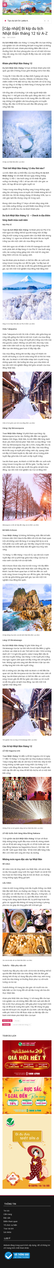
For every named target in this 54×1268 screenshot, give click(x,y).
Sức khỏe (7, 1232)
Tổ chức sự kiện (10, 1225)
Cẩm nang (8, 1214)
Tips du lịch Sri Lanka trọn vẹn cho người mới (27, 21)
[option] (28, 20)
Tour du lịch (9, 1228)
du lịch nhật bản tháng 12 (21, 1025)
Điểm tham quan (10, 1221)
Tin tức (17, 1021)
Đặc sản (7, 1218)
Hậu (4, 37)
